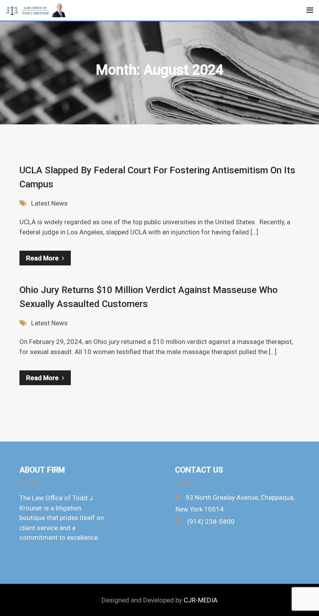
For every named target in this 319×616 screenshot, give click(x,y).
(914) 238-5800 (211, 521)
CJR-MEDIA (200, 600)
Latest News (49, 203)
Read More (42, 258)
